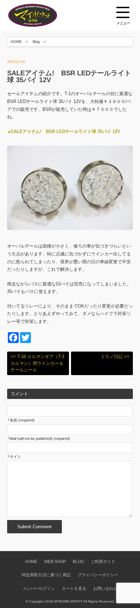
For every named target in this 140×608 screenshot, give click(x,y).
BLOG (78, 561)
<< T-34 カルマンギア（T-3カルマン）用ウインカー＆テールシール (37, 363)
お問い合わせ (105, 588)
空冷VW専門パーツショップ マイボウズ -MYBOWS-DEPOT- (41, 15)
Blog (36, 42)
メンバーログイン (38, 588)
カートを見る (74, 588)
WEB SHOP (55, 561)
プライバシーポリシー (97, 575)
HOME (16, 42)
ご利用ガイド (103, 561)
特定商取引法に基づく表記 (46, 575)
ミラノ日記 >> (115, 356)
